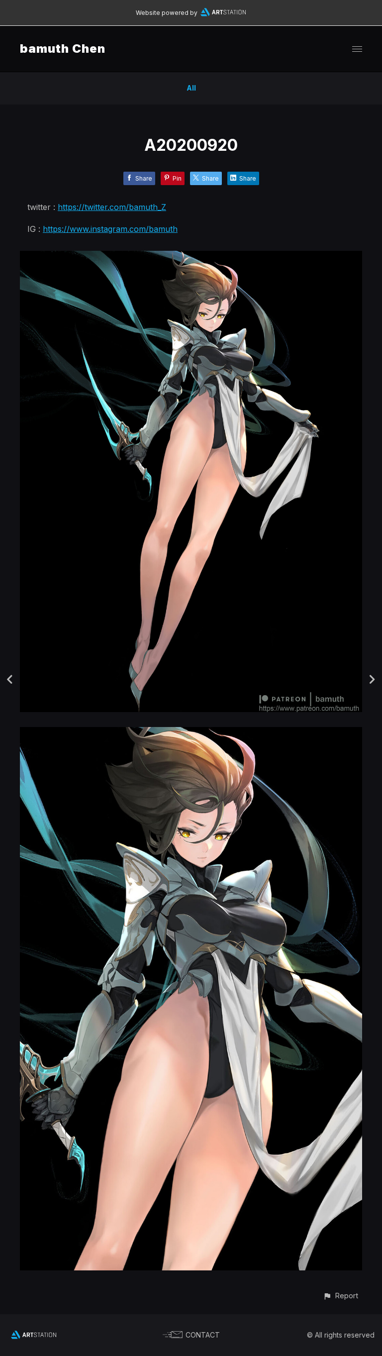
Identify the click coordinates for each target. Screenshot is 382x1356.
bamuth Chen (62, 48)
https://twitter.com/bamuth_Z (112, 207)
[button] (340, 1295)
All (191, 88)
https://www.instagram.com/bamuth (110, 229)
